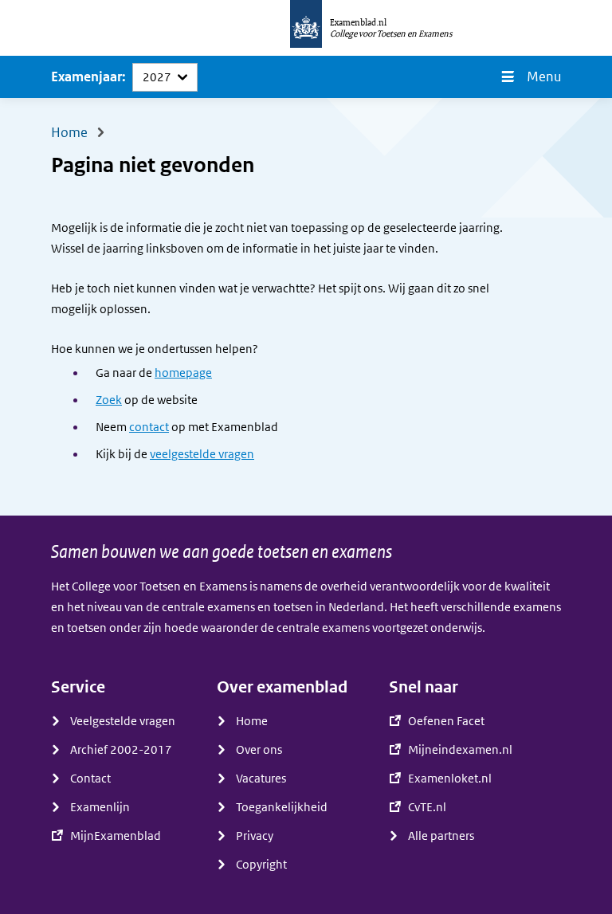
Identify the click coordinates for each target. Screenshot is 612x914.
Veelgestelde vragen (122, 721)
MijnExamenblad (115, 836)
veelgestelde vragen (202, 454)
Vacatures (261, 778)
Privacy (254, 836)
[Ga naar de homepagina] (306, 28)
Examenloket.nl (450, 778)
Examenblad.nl (358, 22)
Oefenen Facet (446, 721)
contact (149, 427)
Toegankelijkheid (282, 807)
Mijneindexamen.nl (460, 750)
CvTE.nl (427, 807)
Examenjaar (86, 77)
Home (252, 721)
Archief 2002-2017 (121, 750)
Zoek (109, 400)
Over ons (259, 750)
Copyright (261, 864)
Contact (90, 778)
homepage (183, 373)
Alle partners (441, 836)
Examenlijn (100, 807)
